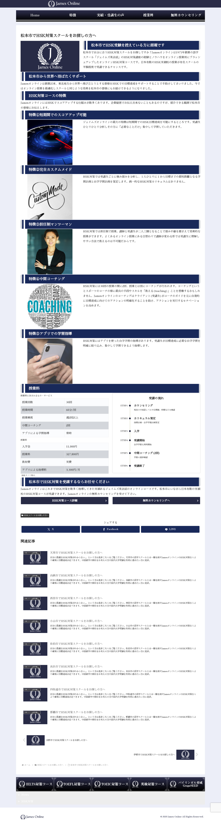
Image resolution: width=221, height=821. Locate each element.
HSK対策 (27, 801)
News (25, 794)
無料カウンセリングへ (156, 500)
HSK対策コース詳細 (64, 500)
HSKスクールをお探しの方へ (36, 515)
